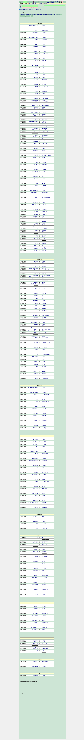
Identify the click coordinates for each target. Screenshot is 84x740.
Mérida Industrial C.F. (45, 39)
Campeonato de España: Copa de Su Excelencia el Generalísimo (30, 9)
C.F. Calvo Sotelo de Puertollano (33, 502)
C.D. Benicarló (36, 72)
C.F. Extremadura (35, 110)
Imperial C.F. (43, 72)
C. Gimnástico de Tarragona (46, 197)
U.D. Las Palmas (44, 548)
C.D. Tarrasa (36, 219)
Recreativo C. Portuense (46, 110)
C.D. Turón (36, 147)
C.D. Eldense (36, 74)
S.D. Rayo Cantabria (45, 135)
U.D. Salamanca (44, 438)
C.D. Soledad (44, 58)
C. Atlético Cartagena (35, 226)
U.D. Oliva (43, 74)
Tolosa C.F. (43, 25)
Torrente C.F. (43, 223)
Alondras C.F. (36, 128)
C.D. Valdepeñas (35, 209)
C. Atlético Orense (35, 131)
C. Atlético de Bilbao (45, 560)
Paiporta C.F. (36, 238)
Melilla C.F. (43, 93)
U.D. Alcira (43, 242)
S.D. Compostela (35, 138)
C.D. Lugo (36, 135)
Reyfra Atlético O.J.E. (34, 96)
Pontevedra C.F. (35, 551)
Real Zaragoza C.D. (35, 577)
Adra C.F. (36, 93)
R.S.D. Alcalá (44, 245)
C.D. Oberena (44, 230)
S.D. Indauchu (44, 46)
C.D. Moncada (36, 185)
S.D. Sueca (43, 65)
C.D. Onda (43, 226)
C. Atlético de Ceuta (45, 86)
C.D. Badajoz (36, 211)
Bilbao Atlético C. (44, 488)
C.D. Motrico (43, 168)
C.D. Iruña (43, 44)
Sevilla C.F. (43, 570)
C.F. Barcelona (44, 567)
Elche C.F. (36, 563)
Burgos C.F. (43, 479)
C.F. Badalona (36, 53)
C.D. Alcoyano (36, 245)
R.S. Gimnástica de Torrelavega (33, 154)
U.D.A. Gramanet (35, 216)
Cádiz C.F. (36, 39)
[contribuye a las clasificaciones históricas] (41, 9)
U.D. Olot (36, 230)
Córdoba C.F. (44, 493)
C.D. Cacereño (44, 114)
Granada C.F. (36, 541)
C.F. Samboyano (35, 202)
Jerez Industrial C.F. (45, 211)
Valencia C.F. (44, 574)
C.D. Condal (36, 58)
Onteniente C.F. (35, 465)
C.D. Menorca (44, 219)
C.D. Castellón (44, 474)
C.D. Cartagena (35, 242)
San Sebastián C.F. (35, 171)
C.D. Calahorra (36, 183)
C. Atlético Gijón (35, 157)
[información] (19, 9)
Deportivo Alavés (44, 164)
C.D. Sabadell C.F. (44, 544)
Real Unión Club (44, 175)
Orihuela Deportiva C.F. (34, 192)
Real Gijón (43, 446)
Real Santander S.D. (45, 131)
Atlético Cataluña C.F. (35, 117)
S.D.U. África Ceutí (35, 114)
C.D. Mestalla (36, 79)
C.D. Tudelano (44, 185)
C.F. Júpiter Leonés (45, 147)
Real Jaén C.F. (44, 67)
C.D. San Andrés (35, 481)
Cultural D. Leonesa (35, 204)
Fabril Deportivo (35, 46)
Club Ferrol (43, 486)
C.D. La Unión (44, 51)
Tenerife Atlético (35, 91)
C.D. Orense (43, 505)
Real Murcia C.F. (44, 460)
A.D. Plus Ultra (44, 250)
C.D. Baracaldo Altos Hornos (33, 25)
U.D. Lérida (43, 171)
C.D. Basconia (36, 161)
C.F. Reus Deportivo (35, 29)
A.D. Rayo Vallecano (35, 458)
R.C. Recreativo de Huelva (34, 190)
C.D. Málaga (43, 495)
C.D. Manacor (44, 235)
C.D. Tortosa (43, 202)
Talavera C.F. (44, 107)
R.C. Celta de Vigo (35, 594)
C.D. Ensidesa (36, 143)
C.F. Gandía (36, 223)
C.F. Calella (43, 183)
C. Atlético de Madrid (35, 584)
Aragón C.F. (36, 197)
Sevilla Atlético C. (44, 91)
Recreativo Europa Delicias (46, 36)
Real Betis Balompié (45, 472)
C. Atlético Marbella (45, 192)
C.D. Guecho (36, 168)
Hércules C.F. (44, 60)
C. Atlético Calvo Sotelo (34, 65)
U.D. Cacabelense (44, 128)
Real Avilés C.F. (44, 154)
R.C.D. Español (35, 500)
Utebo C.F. (43, 29)
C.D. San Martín (44, 204)
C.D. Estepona (36, 107)
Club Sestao (43, 157)
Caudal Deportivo (44, 161)
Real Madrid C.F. (35, 582)
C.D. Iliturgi (36, 86)
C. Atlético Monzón (35, 32)
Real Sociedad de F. (35, 555)
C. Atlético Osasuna (45, 453)
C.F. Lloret (43, 178)
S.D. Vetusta (43, 150)
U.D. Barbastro (44, 124)
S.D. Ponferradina (35, 150)
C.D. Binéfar (43, 216)
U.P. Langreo (44, 121)
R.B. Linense (36, 250)
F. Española (31, 3)
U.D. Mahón (43, 117)
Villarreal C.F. (36, 51)
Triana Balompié (44, 209)
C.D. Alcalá (43, 100)
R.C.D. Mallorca (44, 537)
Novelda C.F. (44, 238)
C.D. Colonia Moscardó (34, 103)
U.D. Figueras (36, 44)
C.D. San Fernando (45, 103)
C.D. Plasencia (44, 190)
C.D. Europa (36, 235)
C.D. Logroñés (36, 164)
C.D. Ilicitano (36, 467)
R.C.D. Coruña (36, 589)
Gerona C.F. (36, 175)
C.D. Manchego (44, 84)
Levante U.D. (36, 84)
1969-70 (35, 3)
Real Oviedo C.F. (35, 441)
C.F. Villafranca (44, 32)
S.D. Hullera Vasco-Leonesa (33, 121)
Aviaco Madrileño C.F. (34, 100)
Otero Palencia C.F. (45, 143)
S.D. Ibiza (36, 60)
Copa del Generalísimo (42, 3)
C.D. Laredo (43, 138)
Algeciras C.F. (44, 96)
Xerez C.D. (36, 67)
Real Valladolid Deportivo (34, 451)
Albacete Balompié (44, 79)
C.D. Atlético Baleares (45, 53)
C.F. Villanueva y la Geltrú (34, 124)
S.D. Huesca (36, 178)
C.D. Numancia (36, 36)
